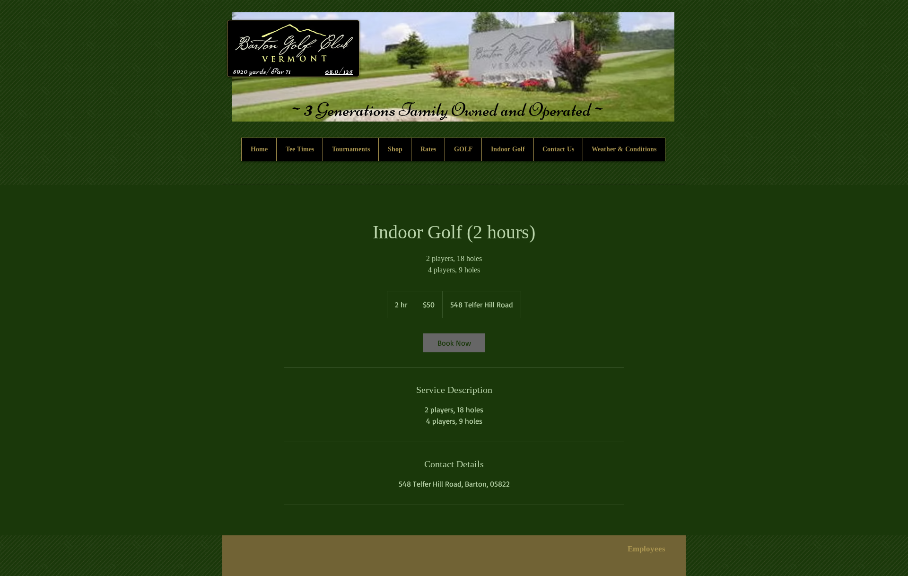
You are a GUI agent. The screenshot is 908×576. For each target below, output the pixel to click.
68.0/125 (339, 71)
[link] (454, 342)
